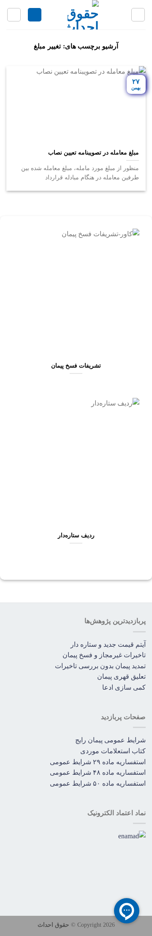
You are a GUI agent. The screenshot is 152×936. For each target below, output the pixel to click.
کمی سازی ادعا (124, 687)
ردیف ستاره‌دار (76, 535)
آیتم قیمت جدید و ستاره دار (108, 644)
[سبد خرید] (14, 14)
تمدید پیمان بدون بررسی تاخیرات (100, 665)
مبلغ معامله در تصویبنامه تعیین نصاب (93, 152)
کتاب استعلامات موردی (113, 751)
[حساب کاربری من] (34, 15)
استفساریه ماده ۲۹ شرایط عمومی (98, 761)
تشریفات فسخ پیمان (76, 366)
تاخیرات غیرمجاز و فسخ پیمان (104, 655)
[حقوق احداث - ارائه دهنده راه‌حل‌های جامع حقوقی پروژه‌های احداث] (83, 14)
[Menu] (138, 14)
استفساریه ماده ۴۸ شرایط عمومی (98, 772)
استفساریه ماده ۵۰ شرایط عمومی (98, 783)
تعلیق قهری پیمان (121, 676)
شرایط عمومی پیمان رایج (110, 740)
